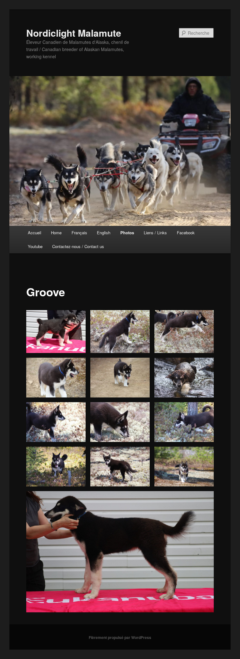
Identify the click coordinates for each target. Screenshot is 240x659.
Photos (127, 233)
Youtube (35, 246)
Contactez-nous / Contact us (78, 246)
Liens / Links (155, 233)
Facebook (186, 233)
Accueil (34, 233)
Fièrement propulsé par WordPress (120, 637)
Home (56, 233)
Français (79, 233)
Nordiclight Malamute (73, 32)
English (103, 233)
